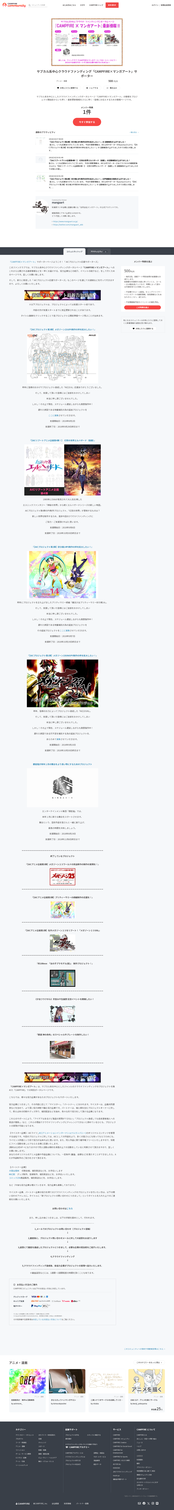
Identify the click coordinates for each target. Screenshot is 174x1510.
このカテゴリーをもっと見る (148, 1362)
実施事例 (97, 1460)
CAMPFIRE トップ (96, 5)
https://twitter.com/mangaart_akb (68, 224)
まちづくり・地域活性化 (46, 1435)
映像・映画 (42, 1450)
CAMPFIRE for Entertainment (118, 1451)
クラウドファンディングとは (75, 1457)
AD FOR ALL (117, 1464)
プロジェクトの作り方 (73, 1460)
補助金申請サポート (120, 1479)
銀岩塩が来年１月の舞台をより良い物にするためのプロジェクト (62, 764)
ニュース (140, 1442)
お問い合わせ (141, 1450)
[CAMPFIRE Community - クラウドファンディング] (14, 5)
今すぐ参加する (87, 122)
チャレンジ (42, 1442)
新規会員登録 (166, 5)
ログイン (155, 5)
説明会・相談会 (99, 1453)
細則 (138, 1463)
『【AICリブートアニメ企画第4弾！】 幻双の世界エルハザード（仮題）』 (62, 440)
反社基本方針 (141, 1478)
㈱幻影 (12, 1174)
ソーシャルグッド (22, 1465)
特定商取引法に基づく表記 (146, 1471)
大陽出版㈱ (14, 1170)
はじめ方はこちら (69, 5)
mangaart (58, 202)
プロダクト (19, 1439)
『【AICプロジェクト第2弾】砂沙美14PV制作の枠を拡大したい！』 (62, 546)
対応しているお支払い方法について (47, 1319)
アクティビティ (98, 251)
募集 (59, 739)
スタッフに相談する (94, 1435)
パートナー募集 (82, 1503)
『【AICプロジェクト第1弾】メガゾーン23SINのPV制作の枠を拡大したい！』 (62, 655)
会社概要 (55, 1503)
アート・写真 (20, 1461)
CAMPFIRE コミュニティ (121, 1439)
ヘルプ (139, 1446)
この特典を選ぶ (142, 307)
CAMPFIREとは (142, 1435)
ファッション (20, 1450)
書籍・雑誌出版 (43, 1454)
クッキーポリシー (143, 1489)
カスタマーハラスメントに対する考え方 (147, 1483)
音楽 (40, 1439)
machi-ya (116, 1475)
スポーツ (41, 1446)
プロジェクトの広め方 (73, 1464)
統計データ (97, 1464)
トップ (74, 251)
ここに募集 (53, 415)
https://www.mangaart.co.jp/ (65, 221)
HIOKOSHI (116, 1468)
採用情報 (67, 1503)
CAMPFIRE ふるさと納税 (121, 1460)
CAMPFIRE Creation (119, 1442)
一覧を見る (133, 132)
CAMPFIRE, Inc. (41, 1503)
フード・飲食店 (21, 1442)
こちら (70, 1208)
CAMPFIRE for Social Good (122, 1446)
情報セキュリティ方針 (144, 1475)
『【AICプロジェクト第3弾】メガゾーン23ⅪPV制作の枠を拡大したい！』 (62, 329)
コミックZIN (15, 1177)
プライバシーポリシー (144, 1467)
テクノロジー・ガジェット (25, 1435)
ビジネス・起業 (21, 1458)
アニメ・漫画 (20, 1446)
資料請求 (112, 5)
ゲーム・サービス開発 (23, 1454)
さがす (82, 5)
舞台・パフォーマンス (46, 1461)
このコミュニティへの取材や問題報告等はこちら (143, 1349)
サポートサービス (100, 1457)
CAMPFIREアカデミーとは (74, 1453)
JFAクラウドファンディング (122, 1472)
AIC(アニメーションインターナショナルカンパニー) (62, 1132)
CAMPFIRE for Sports (120, 1456)
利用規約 (140, 1460)
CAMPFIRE (116, 1435)
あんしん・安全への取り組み (147, 1439)
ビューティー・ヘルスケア (47, 1458)
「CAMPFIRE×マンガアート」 (23, 261)
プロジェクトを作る (72, 1435)
